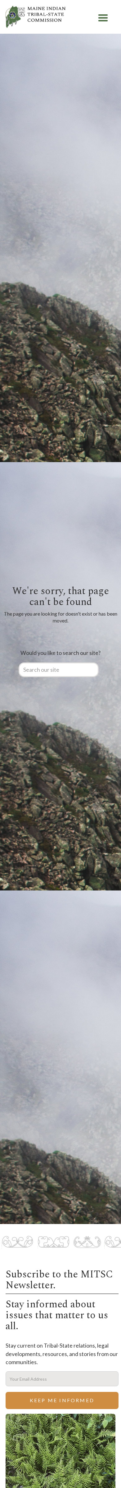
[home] (35, 18)
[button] (103, 18)
